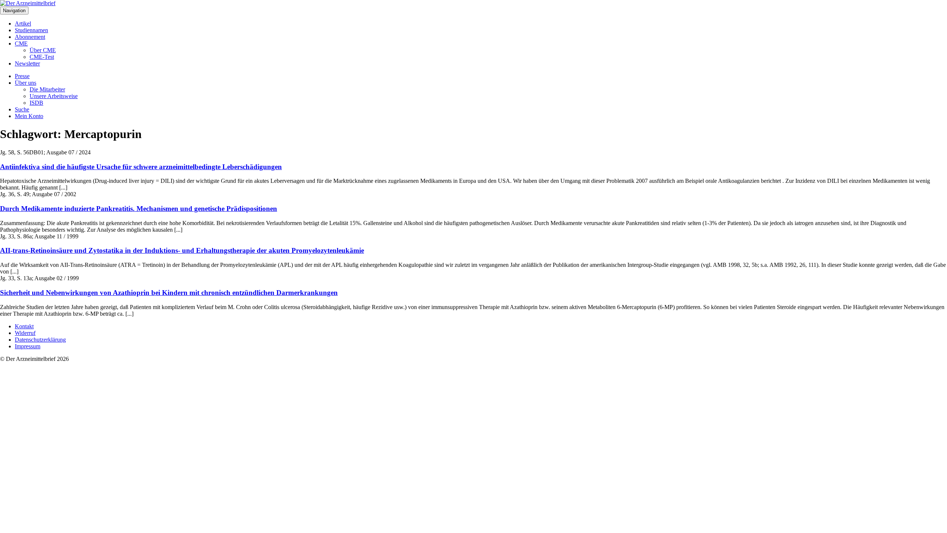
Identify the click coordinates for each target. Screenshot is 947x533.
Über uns (25, 83)
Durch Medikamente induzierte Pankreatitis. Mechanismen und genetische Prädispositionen (138, 208)
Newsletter (27, 63)
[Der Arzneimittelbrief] (27, 3)
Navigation (14, 10)
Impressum (27, 346)
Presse (22, 76)
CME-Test (42, 57)
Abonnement (30, 37)
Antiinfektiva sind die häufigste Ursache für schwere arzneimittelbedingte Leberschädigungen (141, 167)
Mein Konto (29, 116)
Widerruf (25, 333)
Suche (22, 109)
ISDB (36, 103)
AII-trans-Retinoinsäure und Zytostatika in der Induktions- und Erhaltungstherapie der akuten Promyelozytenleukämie (182, 250)
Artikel (23, 23)
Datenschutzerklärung (40, 339)
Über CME (43, 50)
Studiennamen (31, 30)
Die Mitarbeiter (47, 89)
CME (21, 43)
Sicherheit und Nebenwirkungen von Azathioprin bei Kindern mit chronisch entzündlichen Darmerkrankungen (169, 292)
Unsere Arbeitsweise (54, 96)
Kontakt (24, 326)
